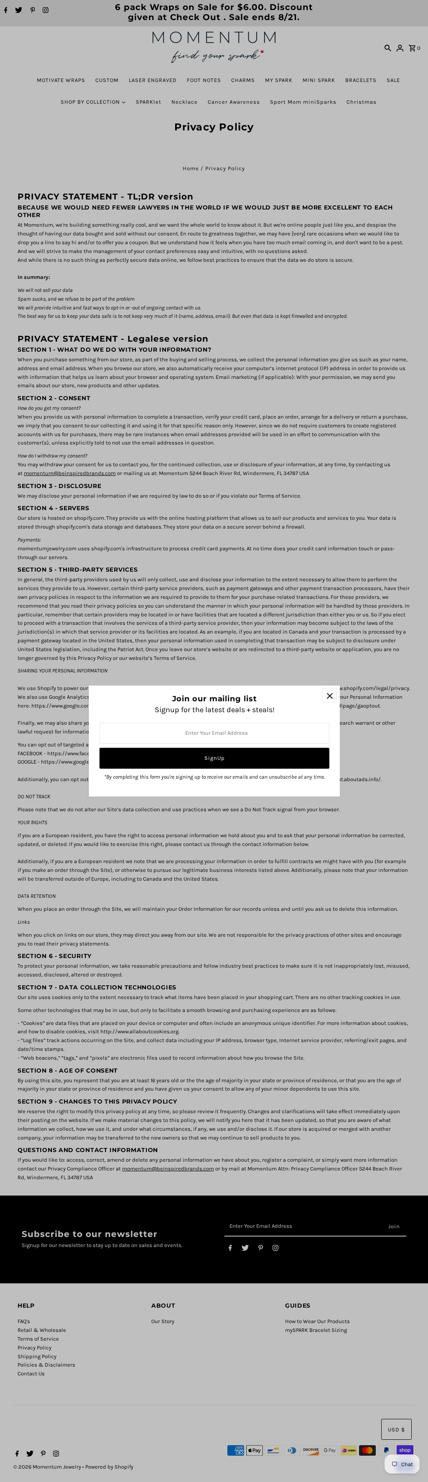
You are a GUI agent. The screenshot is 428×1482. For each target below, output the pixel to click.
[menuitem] (61, 80)
